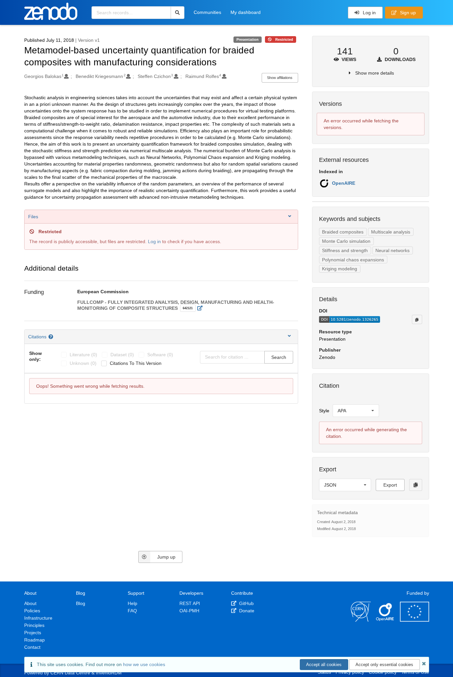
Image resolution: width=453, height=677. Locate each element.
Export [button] (390, 485)
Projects (32, 632)
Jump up (166, 557)
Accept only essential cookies (384, 664)
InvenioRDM (109, 672)
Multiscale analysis (390, 232)
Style (324, 410)
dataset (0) (122, 354)
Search (278, 357)
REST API (189, 603)
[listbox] (356, 410)
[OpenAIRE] (385, 620)
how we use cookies (144, 664)
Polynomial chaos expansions (353, 259)
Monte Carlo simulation (346, 241)
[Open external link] (201, 308)
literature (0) (83, 354)
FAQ (132, 610)
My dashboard (245, 12)
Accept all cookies (324, 664)
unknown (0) (83, 363)
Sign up (407, 12)
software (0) (160, 354)
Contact (32, 647)
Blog (80, 603)
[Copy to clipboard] (417, 319)
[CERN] (361, 620)
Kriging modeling (339, 268)
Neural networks (392, 250)
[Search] (177, 12)
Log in (368, 12)
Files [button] (33, 216)
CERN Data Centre (70, 672)
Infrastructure (38, 618)
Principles (34, 625)
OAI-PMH (189, 610)
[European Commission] (414, 620)
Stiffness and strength (345, 250)
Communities (207, 12)
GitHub (246, 603)
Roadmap (34, 640)
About (30, 603)
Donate (246, 610)
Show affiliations (279, 78)
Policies (32, 610)
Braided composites (342, 232)
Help (132, 603)
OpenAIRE (343, 183)
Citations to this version (136, 363)
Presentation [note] (247, 39)
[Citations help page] (51, 336)
